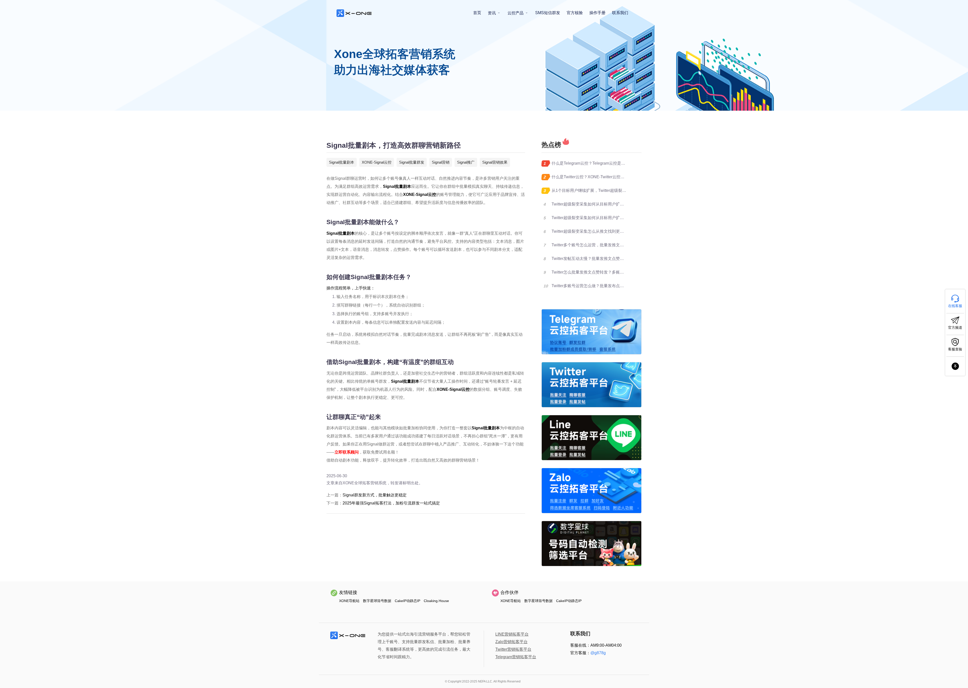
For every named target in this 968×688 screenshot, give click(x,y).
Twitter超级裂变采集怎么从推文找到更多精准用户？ (598, 231)
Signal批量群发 (411, 162)
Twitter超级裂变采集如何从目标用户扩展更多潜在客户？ (602, 204)
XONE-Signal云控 (376, 162)
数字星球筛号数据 (377, 601)
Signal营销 (440, 162)
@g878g (598, 653)
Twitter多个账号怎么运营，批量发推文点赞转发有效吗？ (602, 245)
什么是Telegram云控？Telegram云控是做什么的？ (596, 163)
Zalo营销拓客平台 (511, 642)
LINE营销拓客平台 (512, 634)
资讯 (492, 13)
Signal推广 (466, 162)
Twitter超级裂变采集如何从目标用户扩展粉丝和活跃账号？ (604, 218)
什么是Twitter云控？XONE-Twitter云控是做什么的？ (598, 177)
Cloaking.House (436, 601)
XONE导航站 (349, 601)
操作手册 (597, 13)
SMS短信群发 (547, 13)
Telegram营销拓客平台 (515, 657)
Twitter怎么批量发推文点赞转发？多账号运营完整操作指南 (604, 272)
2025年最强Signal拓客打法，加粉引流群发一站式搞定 (391, 503)
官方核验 (575, 13)
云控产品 (516, 13)
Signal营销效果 (494, 162)
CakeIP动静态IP (407, 601)
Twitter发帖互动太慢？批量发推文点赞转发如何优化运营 (602, 258)
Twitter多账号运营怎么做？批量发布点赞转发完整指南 (600, 286)
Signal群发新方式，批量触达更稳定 (375, 495)
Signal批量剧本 (341, 162)
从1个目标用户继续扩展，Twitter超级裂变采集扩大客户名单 (605, 190)
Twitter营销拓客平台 (513, 649)
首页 (477, 13)
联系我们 (620, 13)
